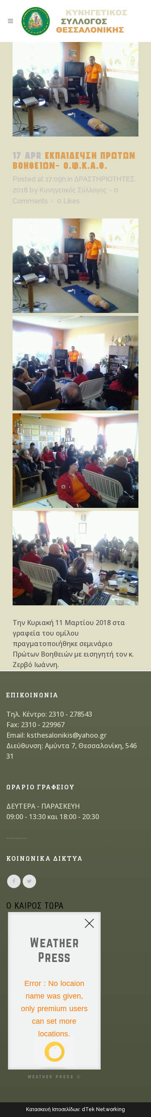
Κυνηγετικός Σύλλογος (73, 190)
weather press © (54, 1076)
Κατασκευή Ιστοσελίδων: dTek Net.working (75, 1109)
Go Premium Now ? (65, 1055)
